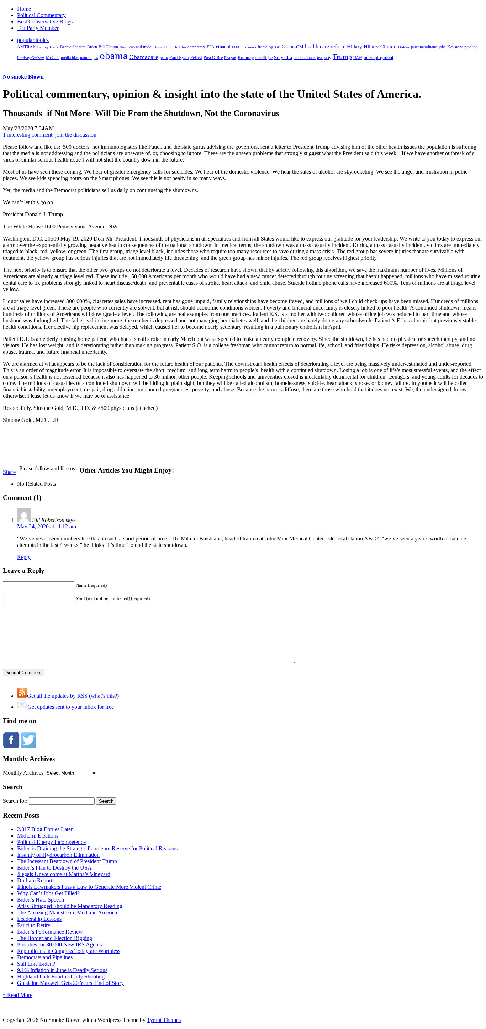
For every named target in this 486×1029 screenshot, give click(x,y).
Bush (124, 47)
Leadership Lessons (39, 919)
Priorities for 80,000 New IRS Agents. (60, 944)
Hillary (354, 46)
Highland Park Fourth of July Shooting (61, 976)
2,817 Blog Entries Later (45, 829)
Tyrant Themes (164, 1020)
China (157, 47)
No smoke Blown (23, 77)
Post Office (213, 58)
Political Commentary (41, 15)
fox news (248, 47)
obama (114, 55)
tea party (324, 57)
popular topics (33, 40)
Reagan (230, 58)
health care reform (325, 46)
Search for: (15, 801)
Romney (246, 57)
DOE (168, 47)
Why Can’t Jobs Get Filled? (48, 893)
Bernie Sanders (73, 46)
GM (299, 46)
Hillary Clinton (380, 46)
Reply (24, 557)
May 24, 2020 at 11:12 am (46, 526)
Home (24, 9)
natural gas (89, 57)
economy (196, 46)
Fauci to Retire (33, 925)
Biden (92, 46)
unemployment (378, 57)
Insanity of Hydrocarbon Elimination (58, 855)
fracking (266, 46)
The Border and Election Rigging (54, 938)
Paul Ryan (179, 57)
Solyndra (283, 57)
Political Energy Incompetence (51, 842)
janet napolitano (424, 46)
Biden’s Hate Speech (40, 900)
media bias (70, 58)
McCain (52, 57)
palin (164, 58)
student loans (305, 57)
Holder (404, 47)
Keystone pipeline (462, 46)
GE (277, 47)
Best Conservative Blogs (45, 22)
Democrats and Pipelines (45, 957)
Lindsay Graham (30, 58)
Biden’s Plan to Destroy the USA (54, 868)
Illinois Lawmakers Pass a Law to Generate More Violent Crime (89, 887)
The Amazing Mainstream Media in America (67, 912)
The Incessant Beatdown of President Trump (67, 861)
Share (9, 472)
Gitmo (288, 46)
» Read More (17, 995)
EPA (211, 47)
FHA (236, 47)
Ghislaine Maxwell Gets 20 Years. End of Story (70, 983)
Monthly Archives (23, 773)
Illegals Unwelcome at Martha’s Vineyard (63, 874)
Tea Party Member (38, 28)
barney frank (48, 47)
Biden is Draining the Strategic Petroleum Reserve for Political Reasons (97, 848)
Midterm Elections (37, 836)
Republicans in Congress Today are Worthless (68, 951)
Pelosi (196, 57)
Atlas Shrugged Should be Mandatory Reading (69, 906)
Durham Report (34, 880)
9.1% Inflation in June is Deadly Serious (62, 970)
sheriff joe (264, 57)
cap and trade (140, 46)
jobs (442, 47)
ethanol (223, 46)
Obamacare (143, 56)
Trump (342, 56)
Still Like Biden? (36, 964)
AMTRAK (26, 46)
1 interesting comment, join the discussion (49, 135)
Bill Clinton (108, 46)
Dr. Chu (179, 47)
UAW (357, 58)
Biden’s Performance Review (50, 932)
